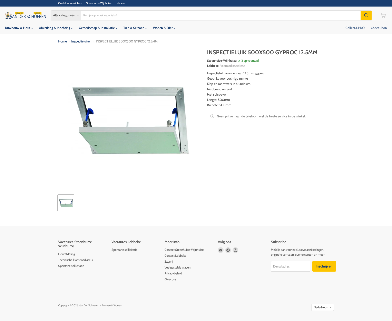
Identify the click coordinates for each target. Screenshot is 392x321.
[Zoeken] (366, 15)
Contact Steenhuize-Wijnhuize (184, 250)
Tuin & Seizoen (134, 28)
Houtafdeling (66, 254)
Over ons (170, 279)
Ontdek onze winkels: (70, 3)
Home (62, 41)
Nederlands (321, 307)
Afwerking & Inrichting (55, 28)
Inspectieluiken (81, 41)
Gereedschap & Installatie (97, 28)
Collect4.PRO (355, 28)
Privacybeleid (173, 273)
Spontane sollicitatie (71, 266)
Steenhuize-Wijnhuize (98, 3)
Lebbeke (120, 3)
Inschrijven (324, 266)
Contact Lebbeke (175, 255)
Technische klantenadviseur (75, 260)
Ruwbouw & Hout (18, 28)
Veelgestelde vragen (177, 267)
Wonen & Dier (163, 28)
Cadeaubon (379, 28)
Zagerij (169, 261)
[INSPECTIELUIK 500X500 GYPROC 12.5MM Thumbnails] (66, 203)
